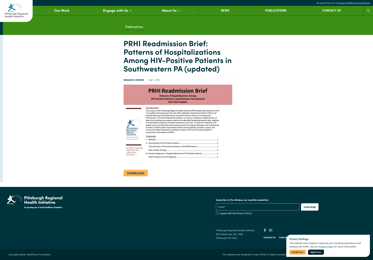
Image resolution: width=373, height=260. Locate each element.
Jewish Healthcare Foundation (354, 2)
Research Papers (134, 79)
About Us (169, 10)
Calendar (284, 237)
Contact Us (331, 10)
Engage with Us (115, 10)
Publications (275, 10)
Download (135, 173)
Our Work (61, 10)
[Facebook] (265, 230)
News (225, 10)
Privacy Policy (243, 213)
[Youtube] (270, 230)
